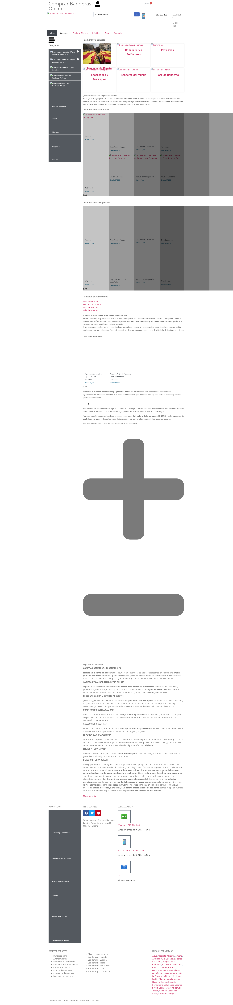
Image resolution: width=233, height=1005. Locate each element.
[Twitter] (92, 813)
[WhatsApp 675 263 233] (124, 816)
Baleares (178, 958)
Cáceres (163, 967)
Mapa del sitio (89, 796)
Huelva (166, 973)
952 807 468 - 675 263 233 (131, 850)
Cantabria (156, 964)
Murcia (169, 979)
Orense (164, 982)
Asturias (156, 958)
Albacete (162, 956)
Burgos (165, 961)
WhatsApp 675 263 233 (129, 825)
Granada (164, 970)
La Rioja (166, 976)
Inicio (52, 33)
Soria (161, 987)
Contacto (118, 33)
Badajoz (169, 958)
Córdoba (172, 967)
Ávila (163, 958)
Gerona (155, 970)
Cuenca (155, 967)
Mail (119, 875)
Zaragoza (172, 993)
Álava (154, 956)
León (173, 976)
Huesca (173, 973)
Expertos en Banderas (93, 664)
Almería (178, 956)
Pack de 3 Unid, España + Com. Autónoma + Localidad (120, 377)
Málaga (177, 979)
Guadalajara (174, 970)
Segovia (178, 985)
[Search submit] (137, 14)
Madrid (162, 979)
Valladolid (172, 990)
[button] (65, 53)
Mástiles (96, 33)
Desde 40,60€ (89, 383)
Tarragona (169, 987)
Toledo (155, 990)
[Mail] (124, 867)
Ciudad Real (177, 964)
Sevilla (155, 987)
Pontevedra (157, 985)
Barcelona (157, 961)
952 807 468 (161, 14)
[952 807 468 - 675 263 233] (124, 841)
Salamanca (169, 985)
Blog (107, 33)
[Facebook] (86, 813)
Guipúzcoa (157, 973)
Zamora (163, 993)
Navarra (156, 982)
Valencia (163, 990)
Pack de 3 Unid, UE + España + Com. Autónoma (93, 377)
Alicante (170, 956)
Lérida (155, 979)
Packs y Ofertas (80, 33)
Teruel (178, 987)
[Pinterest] (98, 813)
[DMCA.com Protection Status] (99, 850)
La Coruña (157, 976)
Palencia (172, 982)
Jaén (180, 973)
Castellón (166, 964)
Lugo (178, 976)
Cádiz (172, 961)
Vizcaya (155, 993)
